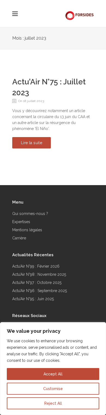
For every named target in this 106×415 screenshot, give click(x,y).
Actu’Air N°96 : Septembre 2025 (39, 291)
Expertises (21, 222)
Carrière (19, 238)
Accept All (53, 374)
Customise (53, 389)
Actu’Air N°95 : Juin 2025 (33, 299)
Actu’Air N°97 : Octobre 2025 (36, 282)
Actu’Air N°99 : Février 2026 (36, 266)
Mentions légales (27, 230)
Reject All (53, 403)
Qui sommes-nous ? (30, 213)
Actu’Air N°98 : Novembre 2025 (39, 274)
